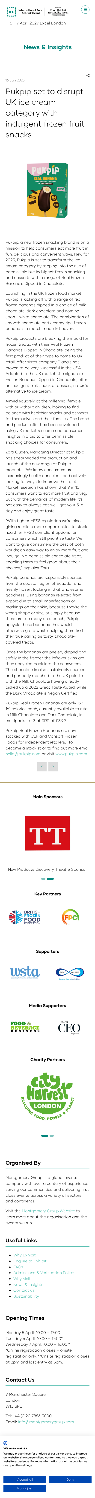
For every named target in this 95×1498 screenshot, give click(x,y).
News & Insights (28, 1284)
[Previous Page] (42, 766)
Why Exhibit (24, 1255)
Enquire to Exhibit (30, 1260)
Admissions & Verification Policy (43, 1272)
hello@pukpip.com (23, 753)
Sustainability (26, 1296)
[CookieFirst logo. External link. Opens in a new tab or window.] (5, 1443)
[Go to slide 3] (50, 879)
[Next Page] (53, 766)
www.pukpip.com (71, 753)
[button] (85, 9)
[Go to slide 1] (44, 1136)
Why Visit (22, 1278)
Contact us (24, 1290)
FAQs (18, 1266)
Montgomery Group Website (49, 1210)
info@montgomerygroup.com (46, 1421)
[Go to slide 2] (43, 879)
